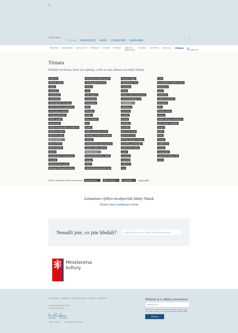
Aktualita (81, 48)
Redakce (66, 298)
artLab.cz (57, 322)
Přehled (94, 48)
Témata (71, 40)
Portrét (117, 48)
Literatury (118, 40)
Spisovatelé (88, 40)
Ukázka (143, 48)
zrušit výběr (143, 180)
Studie (106, 48)
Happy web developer (75, 322)
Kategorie (136, 40)
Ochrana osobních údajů (59, 305)
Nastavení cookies (56, 308)
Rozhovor (67, 48)
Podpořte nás (79, 298)
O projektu (54, 298)
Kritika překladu (130, 49)
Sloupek (154, 48)
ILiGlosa (166, 48)
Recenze (54, 48)
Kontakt (102, 298)
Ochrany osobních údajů (179, 311)
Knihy (103, 40)
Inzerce (92, 298)
